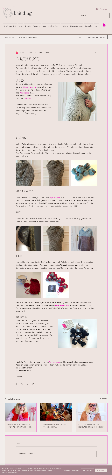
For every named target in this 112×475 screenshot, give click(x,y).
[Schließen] (109, 470)
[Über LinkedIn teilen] (27, 384)
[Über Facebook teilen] (17, 384)
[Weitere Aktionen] (95, 52)
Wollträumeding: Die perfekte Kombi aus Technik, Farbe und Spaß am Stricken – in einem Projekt (19, 425)
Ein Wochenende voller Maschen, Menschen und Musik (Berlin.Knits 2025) (56, 425)
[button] (80, 37)
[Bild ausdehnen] (28, 173)
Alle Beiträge (9, 37)
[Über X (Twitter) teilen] (22, 384)
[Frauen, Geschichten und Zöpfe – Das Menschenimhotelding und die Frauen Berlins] (91, 412)
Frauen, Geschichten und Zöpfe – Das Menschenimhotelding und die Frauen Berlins (91, 425)
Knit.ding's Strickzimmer (28, 37)
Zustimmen (101, 470)
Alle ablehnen (87, 470)
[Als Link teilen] (33, 384)
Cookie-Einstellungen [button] (71, 470)
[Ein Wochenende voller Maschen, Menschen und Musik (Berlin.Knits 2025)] (56, 412)
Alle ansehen (103, 399)
